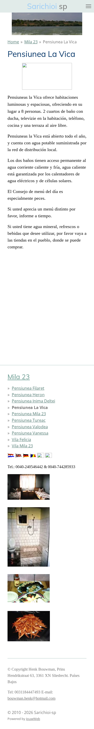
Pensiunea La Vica (60, 42)
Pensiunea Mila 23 (29, 413)
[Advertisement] (47, 301)
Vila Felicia (21, 439)
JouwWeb (33, 718)
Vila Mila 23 (22, 446)
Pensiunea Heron (28, 394)
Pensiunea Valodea (30, 427)
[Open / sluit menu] (88, 6)
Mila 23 (31, 42)
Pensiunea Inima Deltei (33, 401)
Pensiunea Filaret (28, 388)
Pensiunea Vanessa (30, 433)
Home (13, 42)
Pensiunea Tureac (29, 420)
